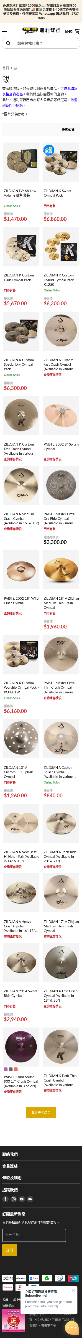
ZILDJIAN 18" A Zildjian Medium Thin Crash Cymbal (61, 602)
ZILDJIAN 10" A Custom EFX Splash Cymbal (18, 772)
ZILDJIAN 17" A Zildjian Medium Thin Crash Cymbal (61, 926)
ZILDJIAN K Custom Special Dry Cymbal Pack (19, 364)
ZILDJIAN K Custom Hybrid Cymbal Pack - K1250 (60, 279)
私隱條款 (8, 1305)
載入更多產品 (41, 1112)
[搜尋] (8, 43)
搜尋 (5, 1300)
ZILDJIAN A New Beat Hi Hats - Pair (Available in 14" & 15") (21, 856)
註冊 (9, 1250)
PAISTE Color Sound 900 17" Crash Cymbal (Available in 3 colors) (21, 1081)
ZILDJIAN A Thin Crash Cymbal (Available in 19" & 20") (60, 995)
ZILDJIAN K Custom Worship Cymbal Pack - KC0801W (21, 687)
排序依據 (68, 129)
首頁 (5, 68)
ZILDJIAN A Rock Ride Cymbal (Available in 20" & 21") (60, 856)
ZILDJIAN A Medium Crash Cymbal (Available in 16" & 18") (21, 518)
